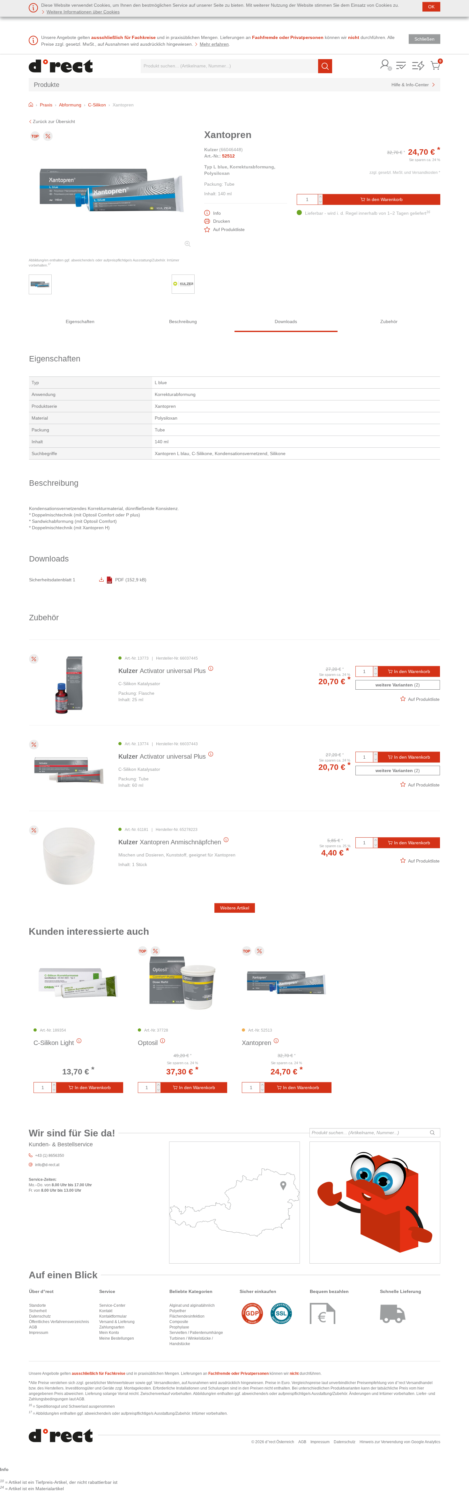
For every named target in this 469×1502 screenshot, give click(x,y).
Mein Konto (109, 1332)
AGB (33, 1327)
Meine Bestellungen (116, 1338)
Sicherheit (38, 1311)
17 (49, 264)
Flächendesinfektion (187, 1316)
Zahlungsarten (111, 1327)
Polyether (177, 1311)
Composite (178, 1322)
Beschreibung (183, 321)
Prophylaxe (179, 1327)
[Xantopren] (286, 983)
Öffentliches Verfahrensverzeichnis (59, 1322)
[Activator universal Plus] (69, 685)
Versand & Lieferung (117, 1322)
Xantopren (256, 1042)
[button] (385, 64)
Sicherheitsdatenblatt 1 (52, 579)
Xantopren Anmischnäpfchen (169, 842)
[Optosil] (182, 983)
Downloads (286, 321)
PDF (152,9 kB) (130, 579)
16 (428, 212)
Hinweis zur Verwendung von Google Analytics (400, 1442)
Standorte (37, 1305)
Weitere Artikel (234, 907)
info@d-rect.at (47, 1165)
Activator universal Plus (162, 670)
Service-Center (112, 1305)
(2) (398, 684)
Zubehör (389, 321)
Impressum (38, 1332)
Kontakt (105, 1311)
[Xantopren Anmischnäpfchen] (69, 856)
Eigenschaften (80, 321)
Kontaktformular (113, 1316)
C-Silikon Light (54, 1042)
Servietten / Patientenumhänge (196, 1332)
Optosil (148, 1042)
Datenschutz (40, 1316)
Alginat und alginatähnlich (192, 1305)
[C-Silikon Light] (78, 983)
